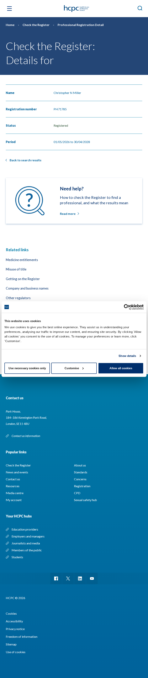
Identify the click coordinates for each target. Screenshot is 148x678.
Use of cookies (15, 652)
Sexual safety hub (85, 500)
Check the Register (18, 465)
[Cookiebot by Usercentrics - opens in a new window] (127, 307)
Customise (72, 368)
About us (80, 465)
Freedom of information (21, 636)
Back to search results (25, 160)
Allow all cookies (120, 368)
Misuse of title (16, 269)
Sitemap (11, 644)
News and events (17, 472)
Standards (80, 472)
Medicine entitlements (22, 260)
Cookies (11, 613)
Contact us (13, 479)
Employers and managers (28, 536)
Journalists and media (26, 543)
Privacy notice (15, 629)
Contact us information (26, 436)
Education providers (25, 529)
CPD (77, 493)
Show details (127, 355)
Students (17, 557)
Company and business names (27, 288)
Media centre (15, 493)
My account (14, 500)
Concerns (80, 479)
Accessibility (14, 621)
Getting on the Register (23, 279)
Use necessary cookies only (27, 368)
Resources (12, 486)
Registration (82, 486)
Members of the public (27, 550)
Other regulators (18, 298)
